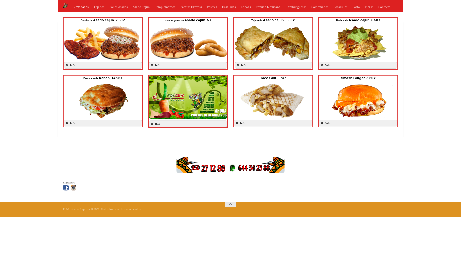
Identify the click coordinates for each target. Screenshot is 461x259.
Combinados (319, 7)
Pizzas (369, 7)
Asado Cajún (141, 7)
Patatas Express (191, 7)
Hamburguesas (295, 7)
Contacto (384, 7)
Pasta (356, 7)
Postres (212, 7)
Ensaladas (229, 7)
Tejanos (99, 7)
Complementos (165, 7)
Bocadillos (340, 7)
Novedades (81, 7)
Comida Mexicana (268, 7)
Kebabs (246, 7)
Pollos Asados (118, 7)
